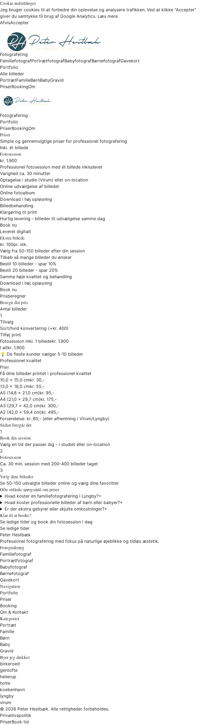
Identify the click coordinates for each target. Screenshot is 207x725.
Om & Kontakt (14, 612)
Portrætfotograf (47, 60)
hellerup (8, 676)
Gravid (57, 80)
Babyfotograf (78, 60)
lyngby (7, 696)
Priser (6, 86)
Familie (23, 80)
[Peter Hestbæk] (103, 101)
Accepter (19, 22)
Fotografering (14, 54)
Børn (35, 80)
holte (5, 683)
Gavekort (130, 60)
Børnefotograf (106, 60)
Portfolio (9, 67)
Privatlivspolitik (15, 715)
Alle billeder (12, 73)
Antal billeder (13, 309)
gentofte (9, 670)
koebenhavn (12, 689)
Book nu (8, 225)
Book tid (20, 721)
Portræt (8, 80)
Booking (20, 86)
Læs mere (108, 16)
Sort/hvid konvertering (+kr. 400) (34, 328)
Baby (45, 80)
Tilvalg (6, 321)
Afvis (5, 22)
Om (31, 86)
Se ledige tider (15, 528)
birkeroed (10, 663)
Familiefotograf (15, 60)
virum (5, 702)
